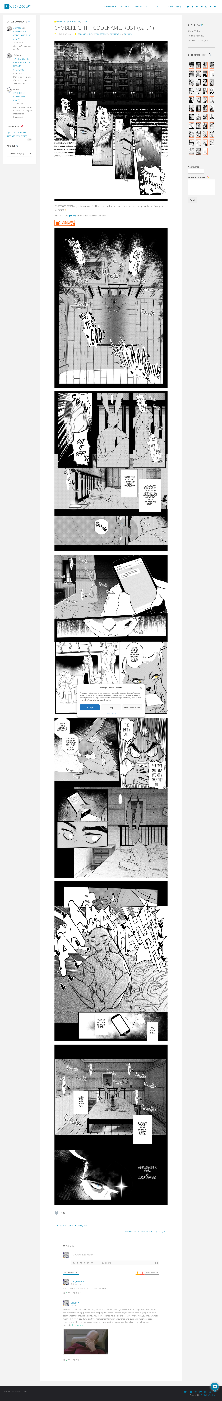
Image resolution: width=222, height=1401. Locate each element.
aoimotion (18, 27)
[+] (109, 1263)
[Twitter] (187, 6)
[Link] (102, 1263)
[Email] (215, 6)
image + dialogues (72, 21)
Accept (90, 707)
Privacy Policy (111, 713)
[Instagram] (192, 6)
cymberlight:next (101, 33)
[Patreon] (201, 6)
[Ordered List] (88, 1263)
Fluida (203, 1395)
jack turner (128, 33)
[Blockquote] (95, 1263)
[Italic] (77, 1263)
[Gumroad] (206, 6)
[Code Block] (99, 1263)
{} (106, 1263)
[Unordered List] (92, 1263)
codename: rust (85, 33)
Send (192, 200)
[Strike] (84, 1263)
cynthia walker (115, 33)
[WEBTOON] (197, 6)
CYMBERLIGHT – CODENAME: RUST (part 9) (22, 35)
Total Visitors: (194, 40)
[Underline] (81, 1263)
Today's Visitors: (195, 35)
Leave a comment (199, 177)
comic (60, 21)
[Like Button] (56, 1213)
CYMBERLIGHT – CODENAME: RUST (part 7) (22, 97)
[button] (141, 687)
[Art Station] (211, 6)
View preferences (132, 707)
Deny (111, 707)
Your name (193, 167)
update (85, 21)
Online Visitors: (195, 31)
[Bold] (74, 1263)
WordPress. (213, 1395)
